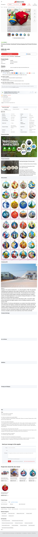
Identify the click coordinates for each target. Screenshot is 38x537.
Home (2, 7)
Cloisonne (11, 504)
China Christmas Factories (6, 520)
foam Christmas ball (4, 504)
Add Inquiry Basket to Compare (19, 37)
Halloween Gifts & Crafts (20, 513)
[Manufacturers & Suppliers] (19, 2)
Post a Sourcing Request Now (29, 461)
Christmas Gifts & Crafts (19, 7)
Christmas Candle (29, 513)
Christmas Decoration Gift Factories (17, 520)
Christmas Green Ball (23, 525)
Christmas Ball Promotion (6, 525)
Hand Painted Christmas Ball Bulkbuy (7, 527)
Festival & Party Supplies (11, 7)
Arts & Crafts (5, 7)
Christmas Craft (11, 515)
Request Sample (17, 56)
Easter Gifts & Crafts (11, 513)
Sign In (2, 102)
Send (9, 461)
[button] (33, 109)
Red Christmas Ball (31, 525)
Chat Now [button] (29, 54)
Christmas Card (4, 515)
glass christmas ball (22, 504)
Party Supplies (4, 513)
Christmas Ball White (15, 525)
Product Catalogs (15, 502)
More (2, 529)
